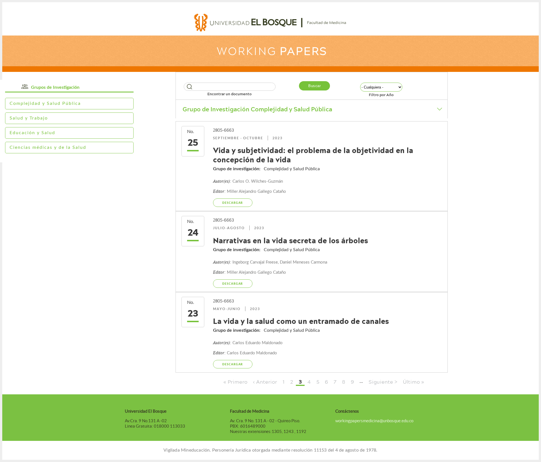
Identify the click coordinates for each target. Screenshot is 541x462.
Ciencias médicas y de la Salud (48, 147)
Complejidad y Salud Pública (45, 103)
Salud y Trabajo (29, 118)
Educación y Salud (32, 133)
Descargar (232, 202)
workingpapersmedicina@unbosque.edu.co (374, 420)
